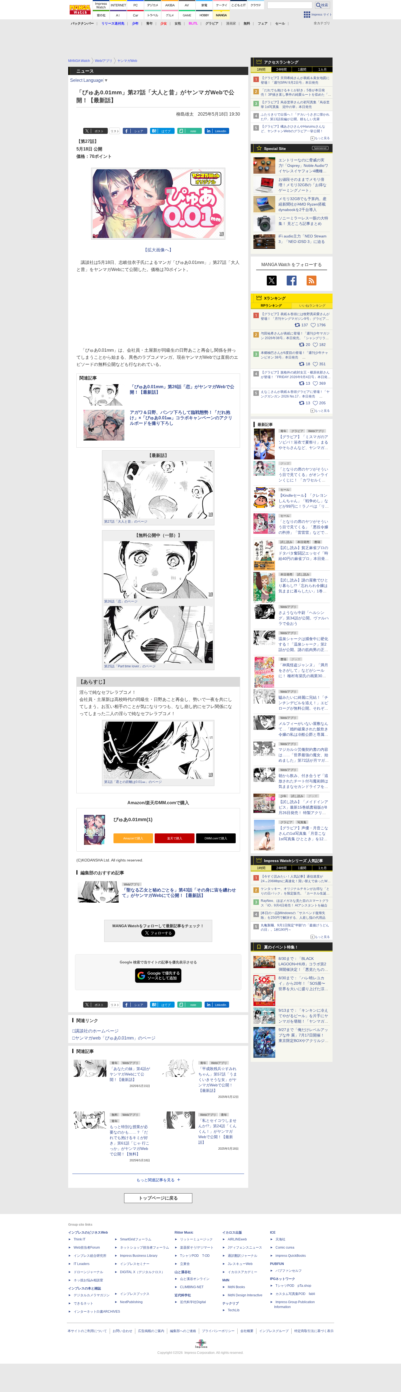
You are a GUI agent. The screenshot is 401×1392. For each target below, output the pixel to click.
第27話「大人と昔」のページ (125, 521)
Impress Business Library (138, 1256)
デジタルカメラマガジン (92, 1295)
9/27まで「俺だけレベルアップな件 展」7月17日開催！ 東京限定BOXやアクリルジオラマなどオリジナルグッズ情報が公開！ (303, 1041)
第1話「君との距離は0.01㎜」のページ (133, 782)
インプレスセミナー (134, 1264)
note (193, 131)
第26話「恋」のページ (120, 601)
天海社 (280, 1239)
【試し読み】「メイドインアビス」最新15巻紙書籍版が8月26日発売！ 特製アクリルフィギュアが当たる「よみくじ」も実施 (303, 813)
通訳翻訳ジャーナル (242, 1256)
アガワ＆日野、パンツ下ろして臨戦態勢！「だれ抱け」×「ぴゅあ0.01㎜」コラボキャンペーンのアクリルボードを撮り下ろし (181, 418)
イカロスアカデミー (242, 1272)
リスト (114, 131)
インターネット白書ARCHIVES (97, 1311)
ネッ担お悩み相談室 (88, 1280)
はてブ (165, 131)
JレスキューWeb (240, 1264)
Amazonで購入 (133, 838)
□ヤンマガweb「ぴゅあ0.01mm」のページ (113, 1038)
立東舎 (185, 1264)
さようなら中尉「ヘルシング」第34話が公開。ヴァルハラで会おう (304, 618)
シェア (138, 131)
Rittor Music (184, 1232)
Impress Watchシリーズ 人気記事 (293, 860)
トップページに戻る (158, 1198)
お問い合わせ (122, 1331)
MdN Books (236, 1287)
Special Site (275, 148)
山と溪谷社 (183, 1272)
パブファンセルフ (289, 1271)
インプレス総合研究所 (90, 1256)
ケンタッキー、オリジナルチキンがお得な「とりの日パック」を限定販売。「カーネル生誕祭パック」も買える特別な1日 (295, 893)
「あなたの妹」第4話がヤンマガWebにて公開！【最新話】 (130, 1074)
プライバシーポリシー (218, 1331)
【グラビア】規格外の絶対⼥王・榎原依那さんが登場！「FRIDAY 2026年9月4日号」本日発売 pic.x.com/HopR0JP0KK (298, 377)
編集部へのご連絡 (183, 1331)
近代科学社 (183, 1295)
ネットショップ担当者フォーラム (144, 1247)
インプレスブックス (134, 1294)
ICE (273, 1232)
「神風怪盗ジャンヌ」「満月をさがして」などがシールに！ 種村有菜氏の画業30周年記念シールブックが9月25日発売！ (303, 676)
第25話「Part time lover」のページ (129, 666)
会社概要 (246, 1331)
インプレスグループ (274, 1331)
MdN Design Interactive (245, 1295)
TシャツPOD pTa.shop (293, 1286)
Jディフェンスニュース (245, 1247)
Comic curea (285, 1247)
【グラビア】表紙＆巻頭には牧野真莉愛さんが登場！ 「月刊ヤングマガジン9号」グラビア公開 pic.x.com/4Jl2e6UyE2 (295, 318)
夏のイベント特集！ (281, 947)
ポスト (99, 131)
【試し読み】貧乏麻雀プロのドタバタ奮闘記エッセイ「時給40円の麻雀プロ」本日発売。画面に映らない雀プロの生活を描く (303, 559)
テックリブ (230, 1303)
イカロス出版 (232, 1232)
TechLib (234, 1310)
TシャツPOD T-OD (195, 1256)
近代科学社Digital (193, 1302)
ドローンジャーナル (88, 1272)
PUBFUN (277, 1264)
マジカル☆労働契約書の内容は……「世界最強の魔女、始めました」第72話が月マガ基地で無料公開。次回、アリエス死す (304, 760)
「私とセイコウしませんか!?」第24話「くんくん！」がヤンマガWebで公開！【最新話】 (217, 1131)
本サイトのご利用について (87, 1331)
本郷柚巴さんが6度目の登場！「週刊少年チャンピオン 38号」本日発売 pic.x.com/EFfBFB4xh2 (294, 357)
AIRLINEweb (237, 1239)
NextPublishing (131, 1302)
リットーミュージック (196, 1239)
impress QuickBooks (291, 1256)
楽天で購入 (174, 838)
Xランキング (275, 298)
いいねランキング (312, 306)
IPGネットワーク (282, 1279)
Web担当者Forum (87, 1247)
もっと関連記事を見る (155, 1180)
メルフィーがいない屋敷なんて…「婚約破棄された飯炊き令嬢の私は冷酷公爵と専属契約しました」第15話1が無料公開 (303, 734)
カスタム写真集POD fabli (295, 1294)
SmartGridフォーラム (135, 1239)
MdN (225, 1280)
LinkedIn (220, 131)
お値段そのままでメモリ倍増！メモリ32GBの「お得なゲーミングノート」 (303, 184)
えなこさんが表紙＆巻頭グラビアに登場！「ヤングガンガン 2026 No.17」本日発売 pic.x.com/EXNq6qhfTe (295, 396)
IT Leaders (81, 1264)
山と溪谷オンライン (195, 1279)
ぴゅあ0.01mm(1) (132, 819)
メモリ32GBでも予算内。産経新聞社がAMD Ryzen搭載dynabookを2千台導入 (303, 204)
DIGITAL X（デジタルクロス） (142, 1272)
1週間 (302, 69)
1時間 (261, 69)
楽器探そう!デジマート (197, 1247)
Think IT (79, 1239)
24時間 (281, 69)
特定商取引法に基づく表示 (314, 1331)
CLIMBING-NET (192, 1287)
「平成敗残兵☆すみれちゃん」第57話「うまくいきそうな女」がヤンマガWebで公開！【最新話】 (217, 1079)
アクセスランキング (281, 62)
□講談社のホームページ (95, 1031)
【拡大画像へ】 (158, 250)
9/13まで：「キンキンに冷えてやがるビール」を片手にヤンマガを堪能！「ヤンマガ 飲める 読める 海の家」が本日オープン (303, 1021)
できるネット (83, 1303)
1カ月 (322, 69)
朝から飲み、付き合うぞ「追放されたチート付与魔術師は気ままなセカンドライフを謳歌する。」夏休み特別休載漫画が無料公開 (303, 786)
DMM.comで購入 (216, 838)
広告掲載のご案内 (151, 1331)
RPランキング (271, 306)
